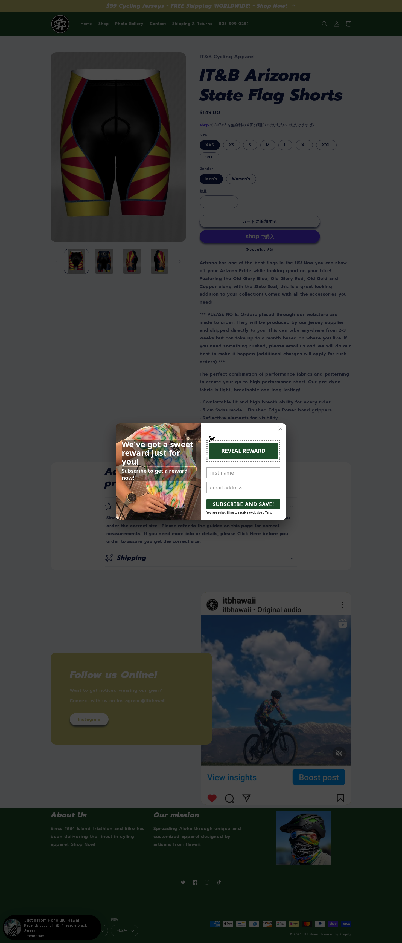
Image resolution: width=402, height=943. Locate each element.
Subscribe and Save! (243, 504)
